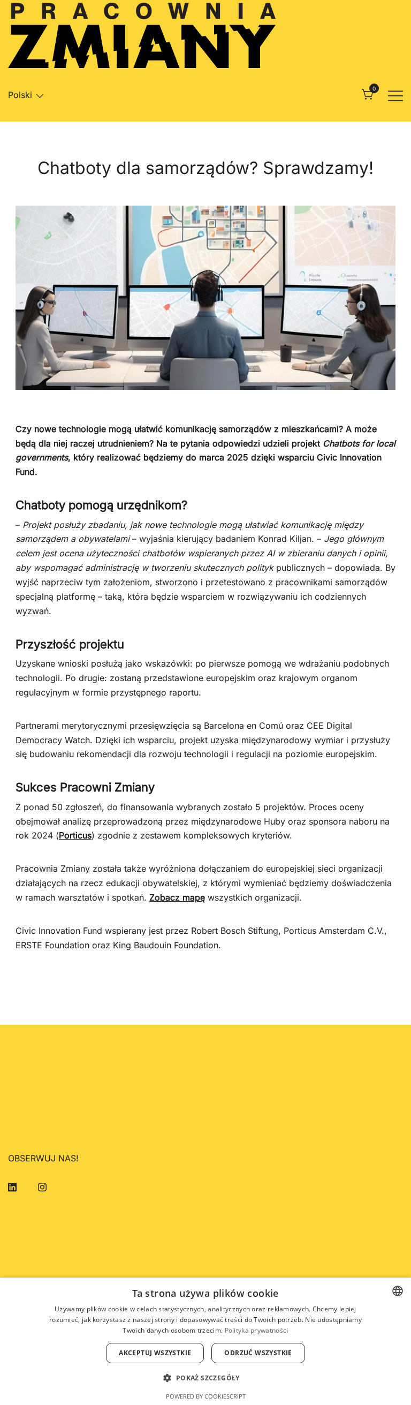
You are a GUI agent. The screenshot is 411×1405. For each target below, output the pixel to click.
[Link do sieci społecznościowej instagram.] (42, 1186)
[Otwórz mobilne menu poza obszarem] (395, 95)
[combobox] (397, 1291)
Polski (20, 94)
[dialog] (205, 1341)
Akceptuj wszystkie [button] (155, 1352)
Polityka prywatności (256, 1330)
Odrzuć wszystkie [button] (258, 1352)
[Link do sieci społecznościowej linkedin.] (12, 1186)
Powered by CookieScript (206, 1396)
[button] (205, 1378)
